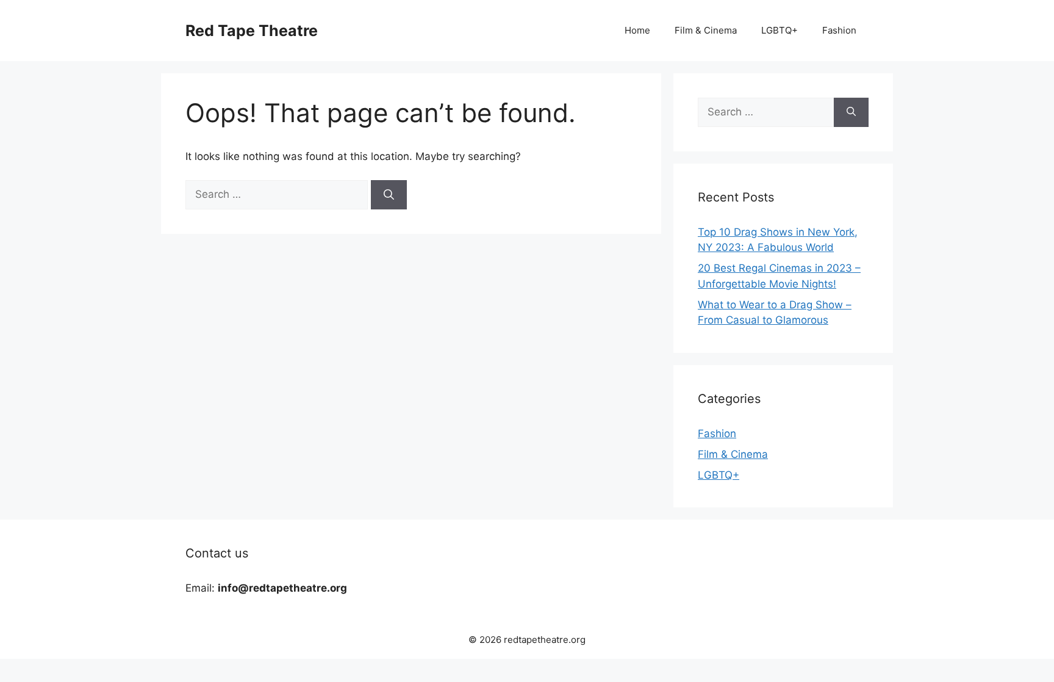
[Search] (389, 194)
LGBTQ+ (779, 30)
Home (637, 30)
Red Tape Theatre (251, 30)
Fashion (839, 30)
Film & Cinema (706, 30)
